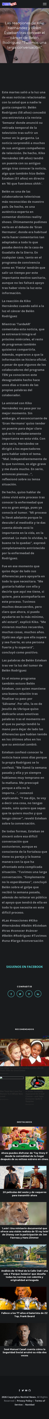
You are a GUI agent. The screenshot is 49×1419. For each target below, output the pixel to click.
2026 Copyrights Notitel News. (19, 1396)
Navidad (29, 1404)
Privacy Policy (24, 1400)
